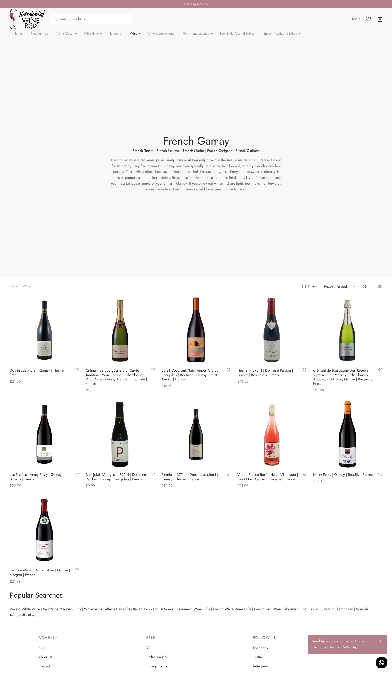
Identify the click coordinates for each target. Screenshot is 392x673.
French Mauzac (168, 150)
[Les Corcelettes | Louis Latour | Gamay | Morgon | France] (44, 529)
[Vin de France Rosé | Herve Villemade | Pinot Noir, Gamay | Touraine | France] (271, 434)
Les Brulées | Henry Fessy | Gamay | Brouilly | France (37, 477)
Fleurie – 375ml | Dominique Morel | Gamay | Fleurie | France (190, 477)
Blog (41, 648)
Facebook (260, 648)
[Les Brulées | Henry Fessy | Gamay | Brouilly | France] (44, 434)
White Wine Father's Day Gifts (107, 609)
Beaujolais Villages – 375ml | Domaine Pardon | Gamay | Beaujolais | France (116, 477)
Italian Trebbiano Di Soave (153, 609)
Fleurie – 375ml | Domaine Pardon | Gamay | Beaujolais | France (265, 372)
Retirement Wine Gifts (193, 609)
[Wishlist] (369, 19)
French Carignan (219, 150)
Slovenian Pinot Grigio (301, 609)
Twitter (258, 657)
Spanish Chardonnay (337, 609)
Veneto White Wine (25, 609)
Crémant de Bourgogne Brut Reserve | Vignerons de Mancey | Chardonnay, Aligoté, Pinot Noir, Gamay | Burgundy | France (343, 377)
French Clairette (247, 150)
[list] (379, 286)
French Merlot (193, 150)
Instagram (260, 666)
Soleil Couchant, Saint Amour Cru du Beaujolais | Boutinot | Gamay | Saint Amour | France (190, 375)
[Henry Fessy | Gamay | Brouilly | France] (347, 434)
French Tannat (143, 150)
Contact (44, 666)
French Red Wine (267, 609)
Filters (312, 286)
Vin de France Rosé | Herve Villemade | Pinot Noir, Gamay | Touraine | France (267, 477)
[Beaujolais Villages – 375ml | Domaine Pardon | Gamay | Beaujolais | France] (120, 434)
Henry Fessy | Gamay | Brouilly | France (343, 474)
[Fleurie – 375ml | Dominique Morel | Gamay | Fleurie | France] (196, 434)
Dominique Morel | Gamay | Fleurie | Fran (38, 372)
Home (14, 286)
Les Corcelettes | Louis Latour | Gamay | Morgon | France (40, 572)
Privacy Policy (156, 666)
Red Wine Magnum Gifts (62, 609)
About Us (45, 657)
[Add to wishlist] (77, 370)
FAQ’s (150, 648)
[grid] (365, 286)
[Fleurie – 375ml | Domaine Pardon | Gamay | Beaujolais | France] (271, 330)
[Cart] (380, 19)
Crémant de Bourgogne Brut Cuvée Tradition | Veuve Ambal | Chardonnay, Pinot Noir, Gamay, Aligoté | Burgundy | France (116, 377)
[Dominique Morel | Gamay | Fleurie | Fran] (44, 330)
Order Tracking (157, 657)
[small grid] (372, 286)
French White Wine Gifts (232, 609)
